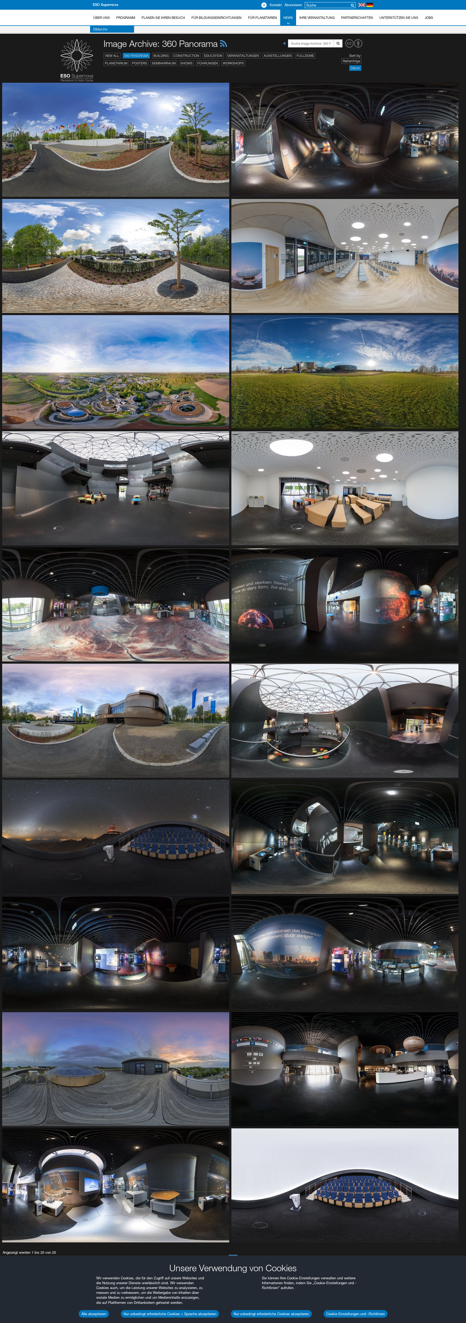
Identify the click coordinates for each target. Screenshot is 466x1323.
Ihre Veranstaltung (317, 18)
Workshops (233, 63)
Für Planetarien (262, 18)
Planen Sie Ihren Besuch (163, 18)
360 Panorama (136, 56)
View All (112, 56)
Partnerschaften (357, 18)
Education (213, 56)
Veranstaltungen (243, 56)
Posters (139, 63)
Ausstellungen (278, 56)
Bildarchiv (100, 29)
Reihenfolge (351, 61)
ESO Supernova (105, 5)
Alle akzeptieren (93, 1314)
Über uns (101, 18)
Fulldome (305, 56)
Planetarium (116, 63)
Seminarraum (164, 63)
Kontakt (276, 5)
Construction (186, 56)
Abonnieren (293, 5)
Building (161, 56)
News (288, 18)
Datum (355, 68)
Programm (125, 18)
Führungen (207, 63)
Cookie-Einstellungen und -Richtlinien (355, 1314)
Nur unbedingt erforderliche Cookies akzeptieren (271, 1314)
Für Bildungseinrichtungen (216, 18)
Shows (186, 63)
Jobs (429, 18)
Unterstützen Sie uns (398, 18)
